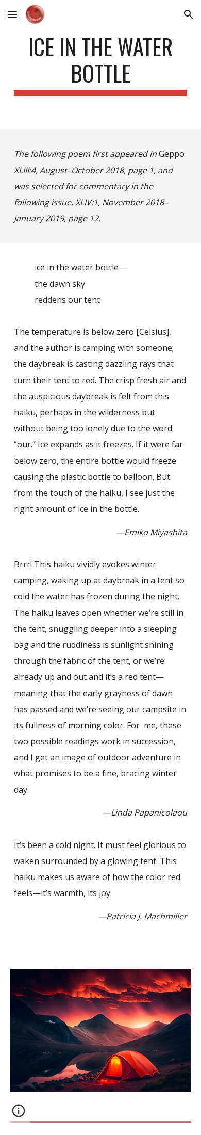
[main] (100, 64)
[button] (12, 14)
